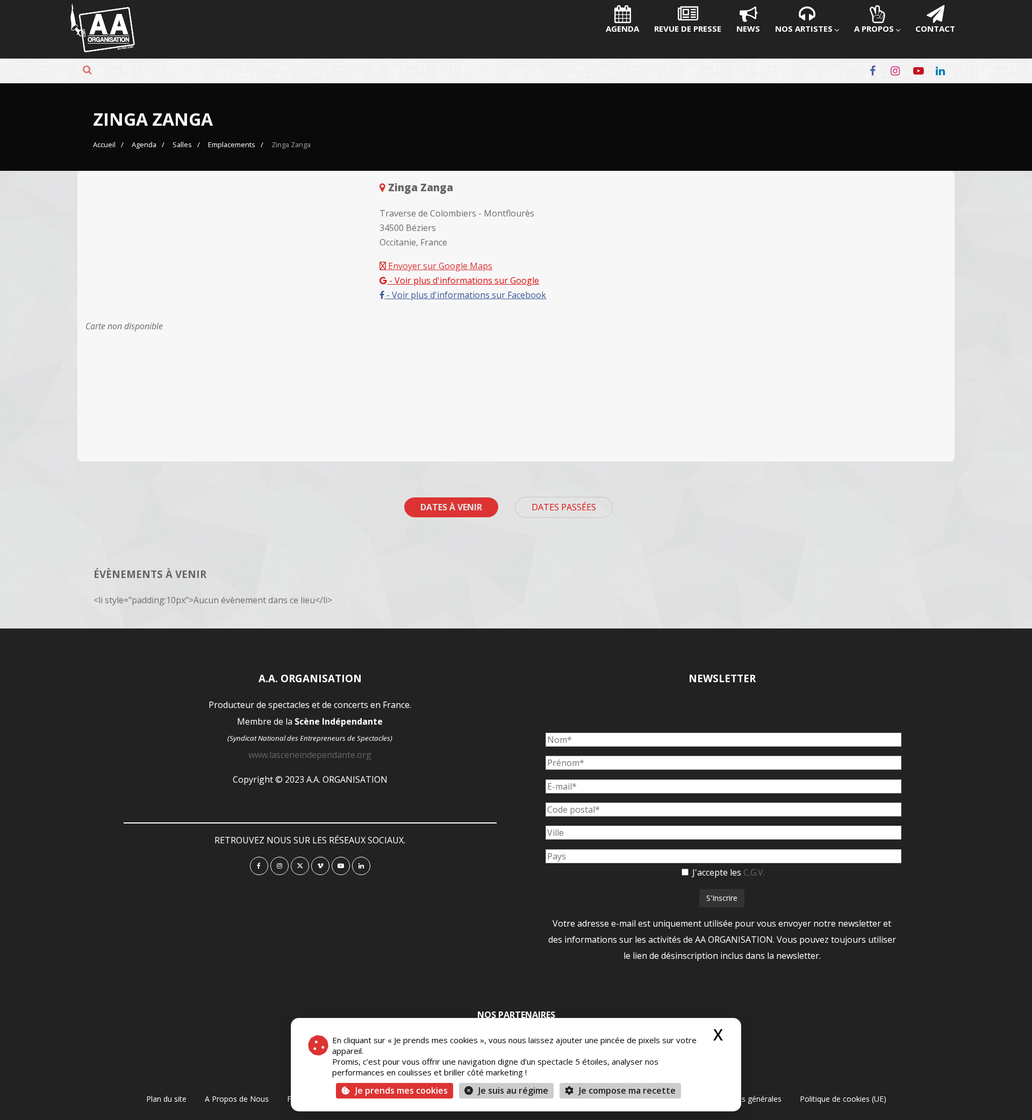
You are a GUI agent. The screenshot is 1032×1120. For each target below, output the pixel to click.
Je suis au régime (513, 1090)
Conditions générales (745, 1099)
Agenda (622, 28)
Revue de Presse (687, 28)
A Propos (874, 28)
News (748, 28)
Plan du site (166, 1099)
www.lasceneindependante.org (309, 755)
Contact (935, 28)
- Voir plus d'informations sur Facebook (465, 295)
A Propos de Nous (237, 1099)
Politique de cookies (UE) (843, 1099)
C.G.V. (754, 872)
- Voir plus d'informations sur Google (463, 280)
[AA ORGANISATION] (102, 49)
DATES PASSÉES (564, 507)
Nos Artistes (804, 28)
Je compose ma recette (626, 1090)
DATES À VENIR (451, 507)
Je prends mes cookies (401, 1090)
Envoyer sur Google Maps (439, 266)
